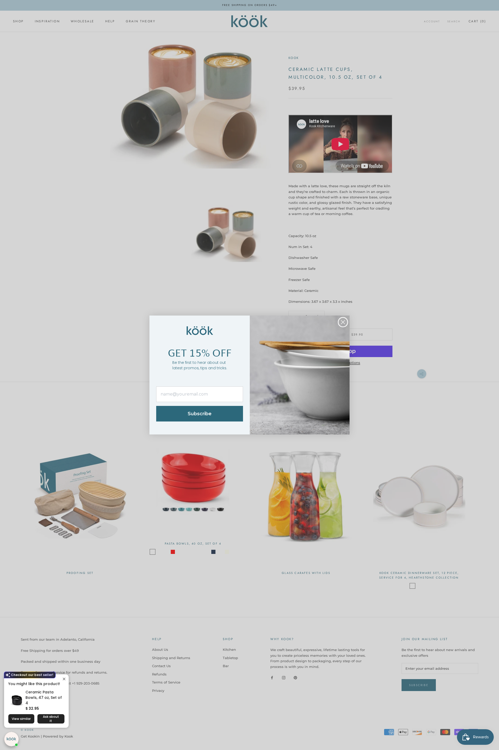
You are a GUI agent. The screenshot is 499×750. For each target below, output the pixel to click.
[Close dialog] (342, 322)
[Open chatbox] (11, 739)
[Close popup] (64, 679)
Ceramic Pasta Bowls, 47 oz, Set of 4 (43, 697)
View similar (21, 718)
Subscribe (200, 414)
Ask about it (51, 718)
